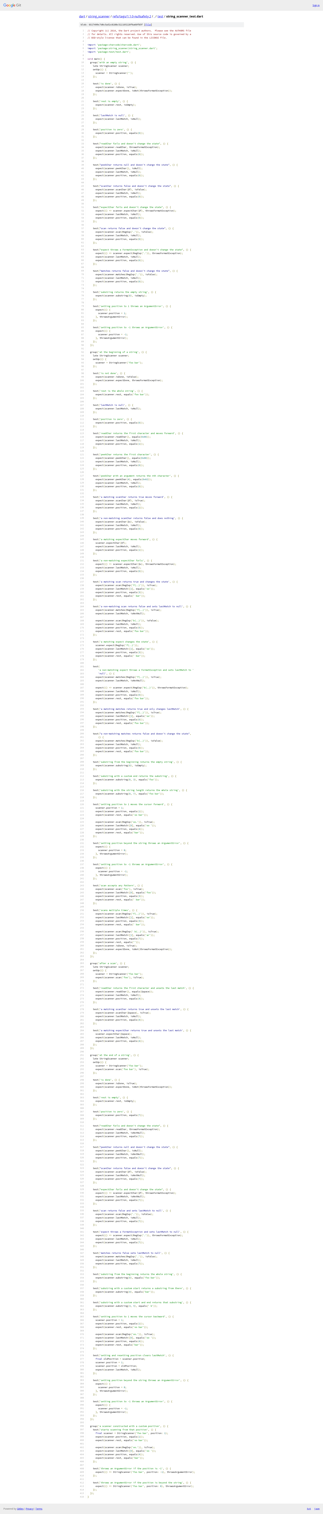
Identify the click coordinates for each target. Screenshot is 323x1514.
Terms (38, 1508)
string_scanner (99, 16)
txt (309, 1508)
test (160, 16)
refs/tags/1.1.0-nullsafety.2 (132, 16)
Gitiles (20, 1508)
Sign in (316, 5)
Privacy (29, 1508)
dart (82, 16)
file (148, 24)
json (317, 1508)
